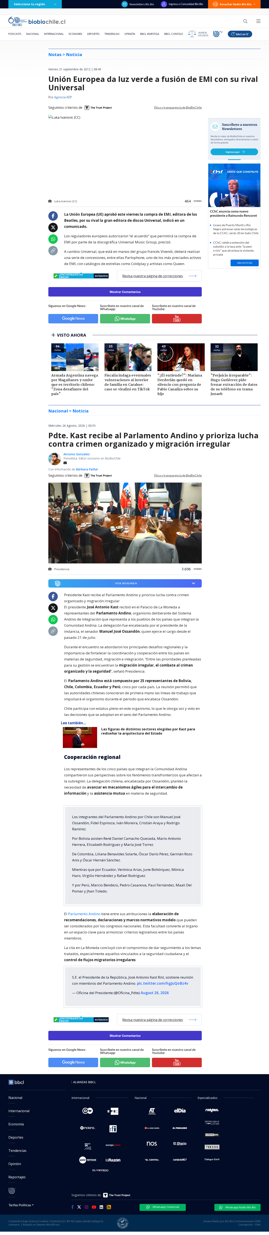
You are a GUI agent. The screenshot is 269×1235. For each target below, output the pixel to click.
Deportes (93, 34)
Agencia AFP (63, 97)
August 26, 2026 (155, 992)
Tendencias (111, 34)
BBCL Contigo (173, 34)
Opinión (129, 34)
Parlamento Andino (84, 913)
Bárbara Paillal (87, 469)
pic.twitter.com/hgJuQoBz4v (162, 983)
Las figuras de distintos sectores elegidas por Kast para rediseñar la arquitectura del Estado (148, 731)
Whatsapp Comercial (165, 1207)
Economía (75, 34)
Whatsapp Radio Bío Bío (240, 1207)
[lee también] (81, 737)
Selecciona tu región (29, 4)
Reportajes (17, 1177)
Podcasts (14, 34)
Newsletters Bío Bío (141, 4)
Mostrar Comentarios (125, 292)
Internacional (54, 34)
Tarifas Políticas (20, 1205)
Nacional (32, 34)
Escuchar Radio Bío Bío (236, 4)
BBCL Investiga (149, 34)
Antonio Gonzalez (76, 454)
